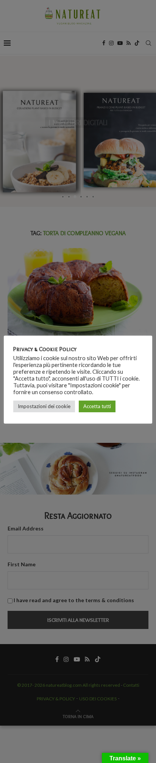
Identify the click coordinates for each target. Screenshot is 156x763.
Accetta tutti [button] (97, 406)
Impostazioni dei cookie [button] (44, 406)
